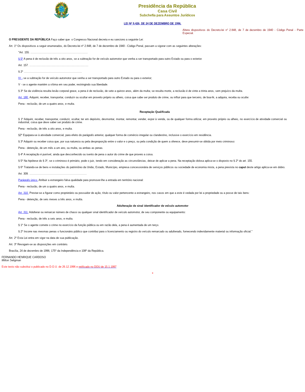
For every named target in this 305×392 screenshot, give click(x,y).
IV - (20, 78)
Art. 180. (23, 97)
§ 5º (20, 58)
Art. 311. (23, 212)
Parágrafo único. (28, 180)
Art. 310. (23, 192)
